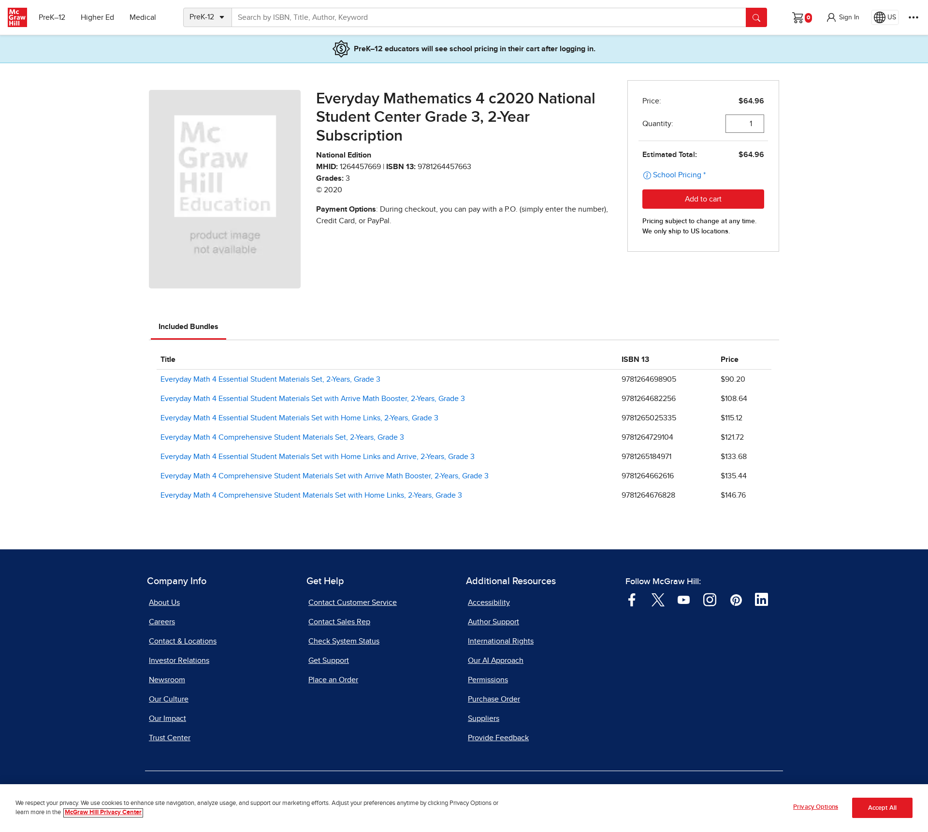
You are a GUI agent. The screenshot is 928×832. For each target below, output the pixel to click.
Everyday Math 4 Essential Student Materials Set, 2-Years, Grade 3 (270, 379)
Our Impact (167, 718)
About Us (164, 602)
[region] (464, 808)
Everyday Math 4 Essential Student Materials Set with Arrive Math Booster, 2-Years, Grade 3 (312, 398)
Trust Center (169, 738)
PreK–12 (52, 17)
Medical (143, 17)
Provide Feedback (498, 738)
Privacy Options (815, 807)
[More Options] (913, 17)
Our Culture (168, 699)
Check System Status (343, 641)
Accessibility (489, 602)
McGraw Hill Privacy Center (103, 813)
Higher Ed (97, 17)
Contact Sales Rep (339, 622)
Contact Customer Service (352, 602)
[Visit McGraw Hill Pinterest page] (735, 599)
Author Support (493, 622)
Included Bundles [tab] (188, 326)
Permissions (488, 680)
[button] (842, 17)
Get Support (328, 660)
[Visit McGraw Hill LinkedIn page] (761, 599)
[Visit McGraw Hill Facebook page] (631, 599)
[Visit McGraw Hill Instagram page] (709, 599)
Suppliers (483, 718)
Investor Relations (179, 660)
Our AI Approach (495, 660)
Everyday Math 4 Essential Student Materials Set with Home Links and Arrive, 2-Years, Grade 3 (317, 456)
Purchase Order (494, 699)
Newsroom (167, 680)
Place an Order (333, 680)
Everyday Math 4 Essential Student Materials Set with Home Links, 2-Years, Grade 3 (299, 418)
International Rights (501, 641)
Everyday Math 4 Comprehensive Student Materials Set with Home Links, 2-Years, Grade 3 (311, 495)
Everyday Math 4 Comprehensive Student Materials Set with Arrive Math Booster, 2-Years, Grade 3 (324, 476)
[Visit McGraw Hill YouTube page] (683, 599)
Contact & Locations (183, 641)
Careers (162, 622)
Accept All (882, 808)
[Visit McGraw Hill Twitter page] (658, 599)
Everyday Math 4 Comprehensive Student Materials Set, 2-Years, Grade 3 (282, 437)
